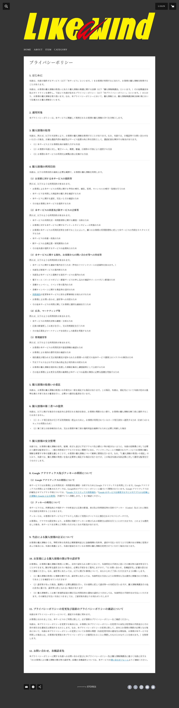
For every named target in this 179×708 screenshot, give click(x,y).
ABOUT (38, 49)
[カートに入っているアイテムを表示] (172, 6)
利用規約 (36, 295)
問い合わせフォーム (120, 660)
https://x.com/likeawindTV (135, 687)
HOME (27, 49)
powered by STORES (86, 687)
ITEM (48, 49)
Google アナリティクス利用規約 (81, 492)
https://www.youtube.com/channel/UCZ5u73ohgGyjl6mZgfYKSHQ (147, 687)
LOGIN (161, 6)
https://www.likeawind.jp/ (153, 687)
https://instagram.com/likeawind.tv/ (141, 687)
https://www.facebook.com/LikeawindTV (130, 687)
